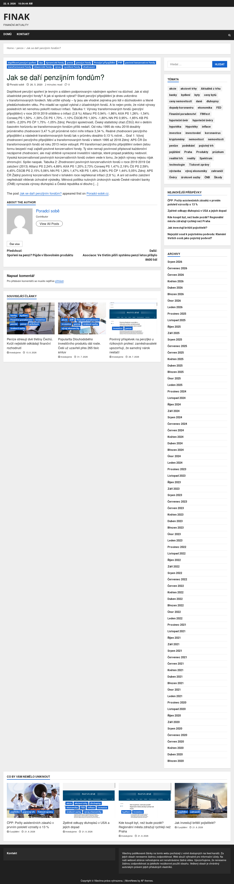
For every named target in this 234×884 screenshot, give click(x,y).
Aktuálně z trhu (210, 88)
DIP (72, 319)
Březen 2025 (176, 372)
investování (193, 133)
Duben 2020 (175, 754)
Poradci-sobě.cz (98, 193)
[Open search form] (229, 35)
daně (199, 101)
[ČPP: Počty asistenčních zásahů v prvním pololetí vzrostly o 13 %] (33, 800)
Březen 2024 (176, 450)
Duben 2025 (175, 365)
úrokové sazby (17, 328)
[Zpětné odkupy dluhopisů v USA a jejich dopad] (89, 800)
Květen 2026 (175, 281)
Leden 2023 (175, 540)
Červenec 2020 (177, 735)
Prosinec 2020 (177, 702)
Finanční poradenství (21, 319)
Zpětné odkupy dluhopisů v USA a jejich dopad (197, 210)
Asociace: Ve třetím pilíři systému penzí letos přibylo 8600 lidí (120, 255)
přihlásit (59, 281)
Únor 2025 (174, 378)
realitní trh (176, 158)
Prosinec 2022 (177, 547)
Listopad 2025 (177, 320)
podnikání (188, 145)
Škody (218, 177)
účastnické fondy (43, 66)
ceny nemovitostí (180, 101)
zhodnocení (89, 66)
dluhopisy (212, 101)
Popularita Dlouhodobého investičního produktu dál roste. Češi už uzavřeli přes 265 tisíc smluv (79, 345)
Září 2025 (174, 333)
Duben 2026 (175, 287)
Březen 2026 (176, 294)
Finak (16, 16)
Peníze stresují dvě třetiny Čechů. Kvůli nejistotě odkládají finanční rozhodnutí (30, 343)
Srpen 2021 (175, 650)
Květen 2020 (175, 748)
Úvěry (173, 177)
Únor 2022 (174, 612)
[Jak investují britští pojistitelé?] (201, 800)
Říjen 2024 (174, 404)
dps (41, 62)
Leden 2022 (175, 618)
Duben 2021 (175, 676)
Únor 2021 (174, 689)
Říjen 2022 (174, 560)
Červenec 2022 (177, 579)
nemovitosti (216, 139)
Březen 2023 (176, 527)
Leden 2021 (175, 696)
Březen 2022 (176, 605)
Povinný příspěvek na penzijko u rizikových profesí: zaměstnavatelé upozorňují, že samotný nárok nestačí (133, 345)
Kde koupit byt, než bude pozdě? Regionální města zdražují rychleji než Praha (145, 826)
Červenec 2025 (177, 346)
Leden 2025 (175, 385)
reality (191, 158)
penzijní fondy (83, 62)
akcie (64, 319)
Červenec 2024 (177, 423)
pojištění (174, 152)
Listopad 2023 (177, 475)
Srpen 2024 (175, 417)
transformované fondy (19, 66)
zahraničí (217, 171)
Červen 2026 (176, 274)
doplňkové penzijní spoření (22, 62)
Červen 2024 (176, 430)
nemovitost (196, 139)
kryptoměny (176, 139)
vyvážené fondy (72, 66)
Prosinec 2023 (177, 469)
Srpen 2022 (175, 573)
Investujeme (15, 352)
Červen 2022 (176, 586)
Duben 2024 (175, 443)
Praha (188, 152)
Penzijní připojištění (104, 62)
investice (40, 319)
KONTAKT (23, 34)
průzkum (34, 324)
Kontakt (12, 853)
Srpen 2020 (175, 728)
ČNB (207, 177)
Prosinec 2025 (177, 313)
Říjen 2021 (174, 637)
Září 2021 (174, 644)
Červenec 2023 (177, 501)
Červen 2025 (176, 352)
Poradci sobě (17, 84)
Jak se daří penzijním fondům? (41, 193)
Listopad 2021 (177, 631)
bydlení (24, 315)
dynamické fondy (55, 62)
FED (218, 107)
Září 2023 (174, 488)
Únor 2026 (174, 300)
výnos (58, 66)
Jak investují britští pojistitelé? (187, 227)
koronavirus (213, 133)
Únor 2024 (174, 456)
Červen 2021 (176, 663)
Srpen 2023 (175, 495)
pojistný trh (206, 145)
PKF (120, 62)
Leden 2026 (175, 307)
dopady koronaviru (181, 107)
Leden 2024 (175, 462)
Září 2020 (174, 722)
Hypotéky (192, 126)
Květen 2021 (175, 670)
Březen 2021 (176, 683)
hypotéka (175, 126)
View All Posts (49, 223)
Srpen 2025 (175, 339)
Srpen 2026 (175, 261)
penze (70, 62)
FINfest (205, 114)
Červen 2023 (176, 508)
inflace (206, 126)
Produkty (202, 152)
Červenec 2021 (177, 657)
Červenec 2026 (177, 268)
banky (13, 315)
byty (197, 95)
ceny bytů (210, 95)
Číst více (15, 244)
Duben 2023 (175, 521)
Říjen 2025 (174, 326)
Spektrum (206, 158)
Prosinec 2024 (177, 391)
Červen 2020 (176, 741)
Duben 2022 (175, 599)
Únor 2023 (174, 534)
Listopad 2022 (177, 553)
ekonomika (205, 107)
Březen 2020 (176, 761)
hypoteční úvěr (178, 120)
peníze (13, 324)
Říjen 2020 (174, 715)
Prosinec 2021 (177, 624)
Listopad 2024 (177, 398)
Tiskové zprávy (199, 164)
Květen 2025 (175, 359)
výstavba (175, 171)
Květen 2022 (175, 592)
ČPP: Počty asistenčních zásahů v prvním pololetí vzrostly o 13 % (30, 824)
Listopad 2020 (177, 709)
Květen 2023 (175, 514)
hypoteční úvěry (203, 120)
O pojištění (14, 831)
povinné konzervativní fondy (140, 62)
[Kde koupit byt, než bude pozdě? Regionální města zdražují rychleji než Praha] (145, 800)
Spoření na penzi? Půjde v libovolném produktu (40, 253)
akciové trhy (189, 88)
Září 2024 (174, 411)
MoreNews (131, 880)
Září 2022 (174, 566)
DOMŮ (7, 34)
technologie (177, 164)
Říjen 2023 (174, 482)
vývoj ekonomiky (70, 328)
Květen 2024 (175, 436)
